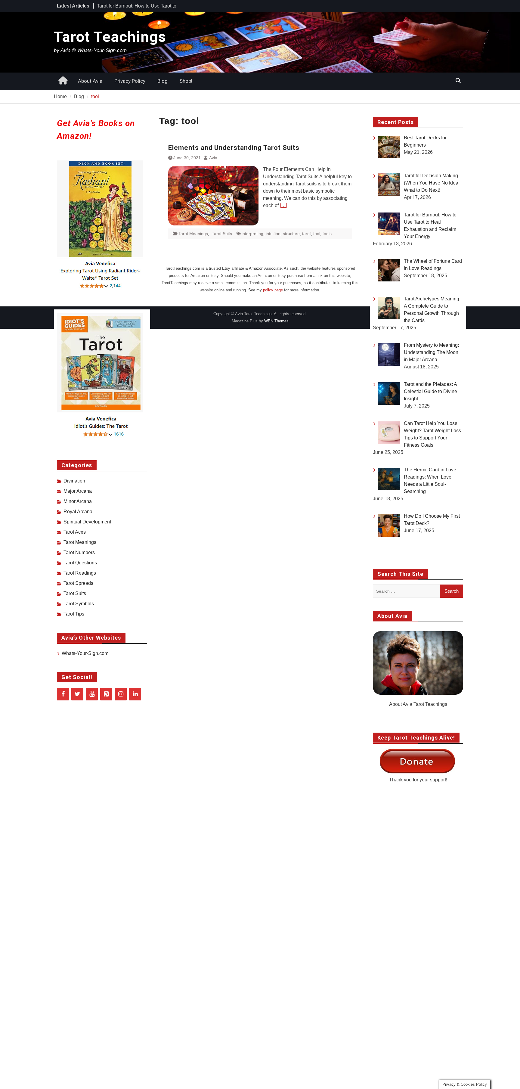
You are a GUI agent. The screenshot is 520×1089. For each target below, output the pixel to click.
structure (291, 233)
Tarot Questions (80, 562)
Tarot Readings (79, 573)
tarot (306, 233)
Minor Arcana (77, 501)
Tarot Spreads (78, 583)
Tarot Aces (74, 532)
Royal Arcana (77, 511)
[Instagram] (121, 694)
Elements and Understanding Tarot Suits (233, 147)
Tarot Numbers (79, 552)
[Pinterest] (106, 694)
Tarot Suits (222, 233)
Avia (213, 157)
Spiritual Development (87, 521)
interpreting (252, 233)
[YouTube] (92, 694)
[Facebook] (63, 694)
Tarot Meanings (193, 233)
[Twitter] (77, 694)
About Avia (90, 81)
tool (316, 233)
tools (327, 233)
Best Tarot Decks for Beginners (130, 5)
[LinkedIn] (135, 694)
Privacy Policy (129, 81)
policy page (273, 290)
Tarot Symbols (78, 603)
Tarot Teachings (110, 36)
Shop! (186, 81)
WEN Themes (276, 321)
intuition (273, 233)
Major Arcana (77, 491)
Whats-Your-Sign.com (85, 653)
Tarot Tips (73, 613)
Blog (162, 81)
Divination (74, 480)
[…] (283, 205)
